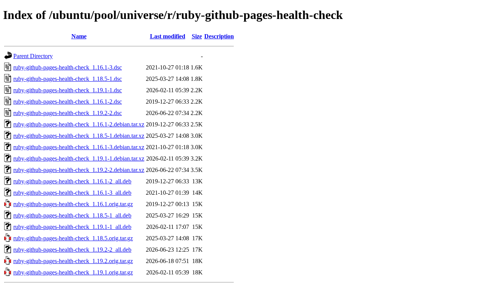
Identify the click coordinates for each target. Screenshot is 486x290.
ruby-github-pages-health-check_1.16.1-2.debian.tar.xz (78, 124)
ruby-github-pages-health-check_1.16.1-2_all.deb (72, 181)
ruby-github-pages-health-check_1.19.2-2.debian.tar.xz (78, 170)
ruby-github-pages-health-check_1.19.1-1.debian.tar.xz (78, 158)
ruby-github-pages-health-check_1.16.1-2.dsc (67, 101)
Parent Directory (33, 56)
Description (219, 36)
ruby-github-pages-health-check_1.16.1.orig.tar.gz (73, 204)
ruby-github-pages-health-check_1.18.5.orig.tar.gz (73, 238)
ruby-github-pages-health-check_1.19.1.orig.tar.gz (73, 272)
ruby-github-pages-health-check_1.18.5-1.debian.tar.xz (78, 135)
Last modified (167, 36)
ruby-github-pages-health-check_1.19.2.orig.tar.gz (73, 261)
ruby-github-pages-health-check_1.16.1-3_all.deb (72, 192)
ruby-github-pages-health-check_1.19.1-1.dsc (67, 90)
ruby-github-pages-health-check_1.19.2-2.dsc (67, 113)
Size (197, 36)
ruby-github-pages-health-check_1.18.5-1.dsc (67, 79)
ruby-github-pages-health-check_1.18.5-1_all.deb (72, 215)
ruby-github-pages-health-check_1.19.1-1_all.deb (72, 227)
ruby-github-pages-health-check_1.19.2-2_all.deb (72, 249)
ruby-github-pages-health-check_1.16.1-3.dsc (67, 67)
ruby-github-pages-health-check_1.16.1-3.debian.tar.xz (78, 147)
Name (79, 36)
